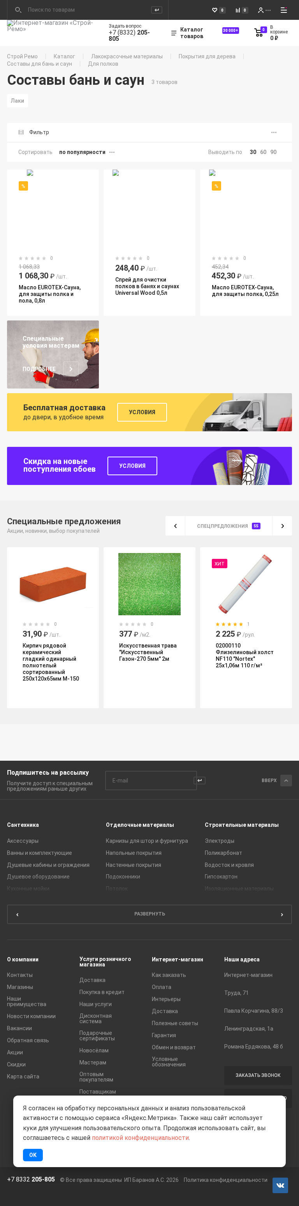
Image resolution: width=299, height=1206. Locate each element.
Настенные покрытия (133, 865)
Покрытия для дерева (207, 56)
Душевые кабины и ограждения (48, 865)
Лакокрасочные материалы (127, 56)
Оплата (161, 987)
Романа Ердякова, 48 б (253, 1046)
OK (33, 1155)
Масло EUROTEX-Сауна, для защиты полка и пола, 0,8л (50, 294)
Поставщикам (97, 1091)
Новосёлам (94, 1050)
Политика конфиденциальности (225, 1180)
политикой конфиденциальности (140, 1137)
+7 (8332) (129, 36)
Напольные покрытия (134, 853)
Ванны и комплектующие (39, 853)
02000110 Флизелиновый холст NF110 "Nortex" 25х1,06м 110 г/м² (245, 655)
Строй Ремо (22, 56)
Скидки (16, 1064)
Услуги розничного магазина (105, 961)
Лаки (17, 101)
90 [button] (273, 152)
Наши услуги (95, 1004)
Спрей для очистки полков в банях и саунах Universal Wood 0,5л (147, 286)
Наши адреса (242, 959)
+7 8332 (31, 1179)
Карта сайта (23, 1076)
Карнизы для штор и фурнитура (147, 841)
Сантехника (23, 825)
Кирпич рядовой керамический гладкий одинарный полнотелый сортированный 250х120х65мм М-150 (51, 662)
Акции (15, 1052)
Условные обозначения (169, 1061)
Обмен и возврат (174, 1047)
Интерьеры (166, 999)
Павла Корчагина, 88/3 (253, 1010)
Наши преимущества (26, 1001)
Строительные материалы (242, 825)
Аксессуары (23, 841)
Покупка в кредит (102, 992)
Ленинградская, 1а (248, 1028)
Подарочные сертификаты (97, 1035)
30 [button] (253, 152)
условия (132, 466)
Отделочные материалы (140, 825)
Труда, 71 (236, 993)
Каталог (64, 56)
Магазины (20, 987)
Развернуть (149, 914)
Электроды (219, 841)
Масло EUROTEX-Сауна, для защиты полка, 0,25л (245, 290)
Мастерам (92, 1062)
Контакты (20, 975)
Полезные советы (175, 1023)
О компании (23, 959)
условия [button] (142, 412)
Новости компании (31, 1016)
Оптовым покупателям (96, 1076)
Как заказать (169, 975)
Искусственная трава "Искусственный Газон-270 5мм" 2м (148, 652)
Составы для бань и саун (39, 64)
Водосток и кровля (229, 865)
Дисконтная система (95, 1018)
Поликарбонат (223, 853)
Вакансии (19, 1028)
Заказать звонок (258, 1075)
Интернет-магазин (177, 959)
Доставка (92, 980)
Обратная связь (28, 1040)
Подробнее (39, 369)
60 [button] (263, 152)
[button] (175, 526)
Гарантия (164, 1035)
